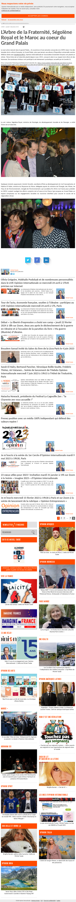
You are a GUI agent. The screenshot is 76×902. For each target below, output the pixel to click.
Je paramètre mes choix (15, 19)
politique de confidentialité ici (10, 10)
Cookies (58, 900)
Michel (14, 270)
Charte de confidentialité (50, 900)
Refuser (3, 19)
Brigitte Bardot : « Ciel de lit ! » (57, 787)
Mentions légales (35, 900)
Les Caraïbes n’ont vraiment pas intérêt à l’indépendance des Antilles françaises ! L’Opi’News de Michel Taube (57, 669)
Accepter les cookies (38, 16)
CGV (42, 900)
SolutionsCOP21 (19, 55)
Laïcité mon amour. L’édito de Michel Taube (19, 604)
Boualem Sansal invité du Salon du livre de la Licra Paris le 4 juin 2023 (37, 348)
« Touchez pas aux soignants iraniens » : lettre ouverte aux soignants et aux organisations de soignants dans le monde (57, 747)
